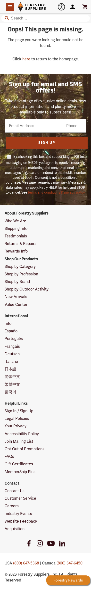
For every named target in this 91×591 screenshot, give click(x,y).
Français (12, 346)
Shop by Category (20, 266)
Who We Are (15, 221)
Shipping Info (16, 228)
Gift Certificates (19, 464)
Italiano (11, 361)
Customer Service (20, 498)
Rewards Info (16, 251)
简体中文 (12, 376)
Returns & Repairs (20, 243)
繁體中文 (12, 384)
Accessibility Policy (22, 434)
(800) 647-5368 (26, 563)
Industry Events (18, 513)
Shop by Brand (17, 281)
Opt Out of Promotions (24, 449)
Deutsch (12, 354)
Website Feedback (21, 521)
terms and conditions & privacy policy (56, 192)
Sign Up (46, 143)
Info (8, 323)
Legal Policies (17, 418)
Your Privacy (15, 426)
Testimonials (16, 236)
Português (14, 338)
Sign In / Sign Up (19, 411)
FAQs (9, 456)
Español (11, 331)
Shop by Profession (21, 274)
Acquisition (15, 528)
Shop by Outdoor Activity (27, 289)
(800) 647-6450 (70, 563)
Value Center (16, 304)
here (26, 59)
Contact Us (15, 490)
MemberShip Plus (20, 471)
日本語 (10, 369)
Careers (12, 506)
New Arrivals (16, 296)
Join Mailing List (19, 441)
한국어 (10, 392)
